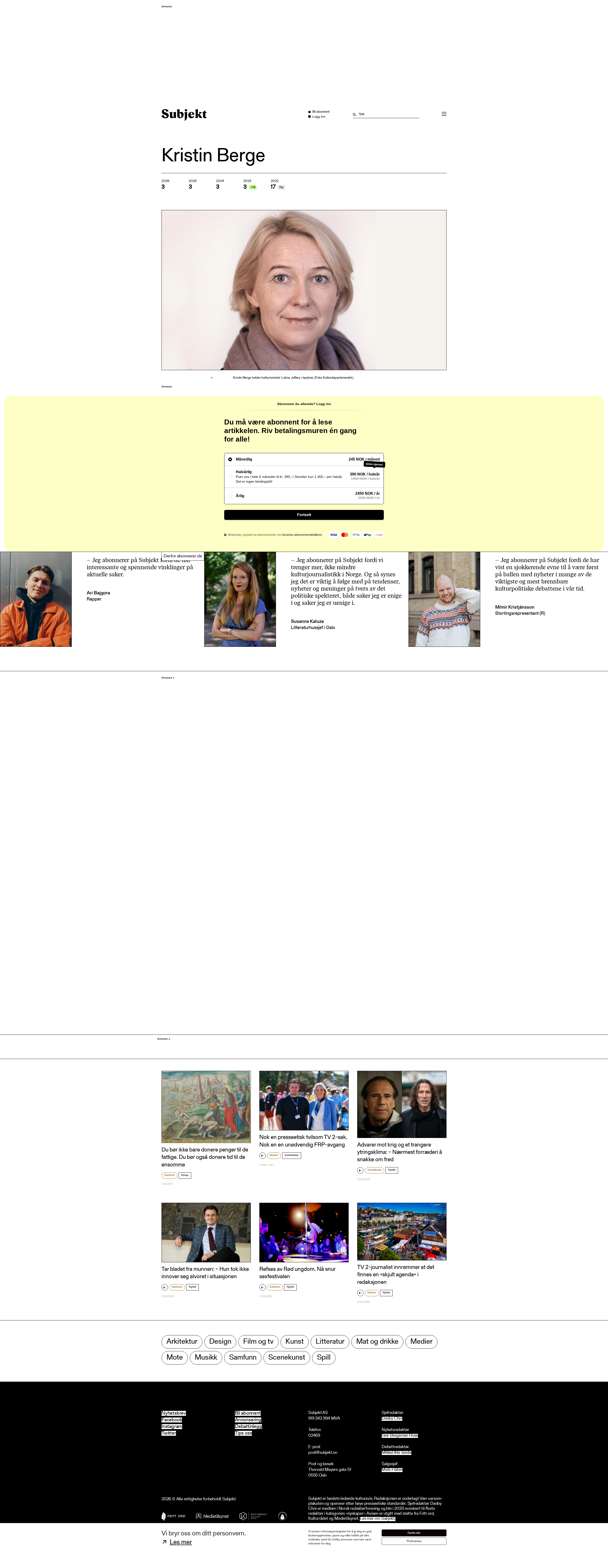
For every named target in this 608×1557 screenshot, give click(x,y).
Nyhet (391, 1170)
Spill (324, 1357)
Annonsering (248, 1419)
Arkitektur (181, 1342)
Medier (274, 1155)
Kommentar (292, 1155)
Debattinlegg (248, 1426)
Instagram (172, 1426)
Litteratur (330, 1342)
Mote (174, 1357)
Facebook (172, 1419)
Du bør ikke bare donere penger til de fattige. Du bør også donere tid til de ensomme (205, 1157)
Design (220, 1342)
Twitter (169, 1433)
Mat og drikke (377, 1342)
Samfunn (169, 1175)
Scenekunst (374, 1170)
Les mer (181, 1542)
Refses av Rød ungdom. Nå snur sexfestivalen (297, 1273)
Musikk (206, 1357)
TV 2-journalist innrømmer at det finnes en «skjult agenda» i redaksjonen (395, 1275)
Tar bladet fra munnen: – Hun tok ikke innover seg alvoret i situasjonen (205, 1273)
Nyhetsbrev (174, 1413)
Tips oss (243, 1433)
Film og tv (258, 1342)
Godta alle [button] (414, 1532)
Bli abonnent (248, 1413)
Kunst (294, 1342)
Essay (185, 1175)
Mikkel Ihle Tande (396, 1453)
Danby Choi (392, 1419)
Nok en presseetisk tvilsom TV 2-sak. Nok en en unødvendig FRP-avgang (303, 1141)
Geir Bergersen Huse (400, 1436)
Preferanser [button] (414, 1541)
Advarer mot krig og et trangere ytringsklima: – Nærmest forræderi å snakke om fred (399, 1152)
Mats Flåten (392, 1470)
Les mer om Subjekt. (377, 1519)
